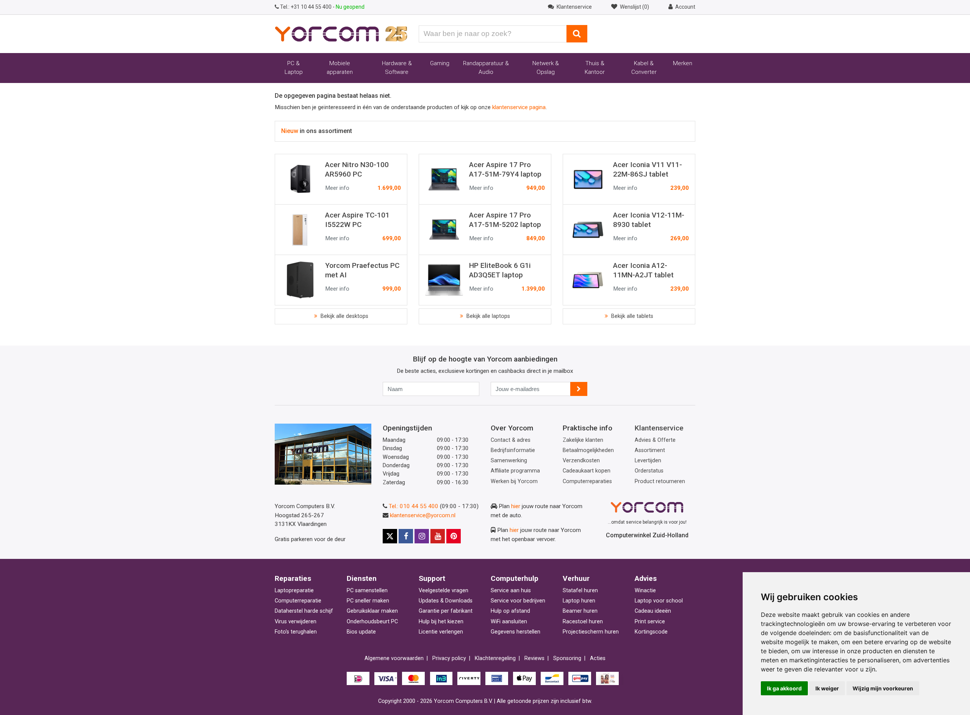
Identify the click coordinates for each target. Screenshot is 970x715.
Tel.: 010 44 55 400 (413, 506)
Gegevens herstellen (515, 632)
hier (515, 506)
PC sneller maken (368, 601)
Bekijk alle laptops (487, 316)
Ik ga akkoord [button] (784, 688)
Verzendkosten (581, 460)
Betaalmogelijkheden (588, 450)
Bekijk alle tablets (631, 316)
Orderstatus (649, 471)
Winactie (645, 590)
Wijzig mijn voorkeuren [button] (883, 688)
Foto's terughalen (296, 632)
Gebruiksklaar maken (372, 611)
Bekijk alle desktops (343, 316)
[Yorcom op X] (390, 536)
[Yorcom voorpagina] (341, 33)
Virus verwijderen (295, 621)
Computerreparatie (298, 601)
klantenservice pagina (519, 107)
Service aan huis (511, 590)
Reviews (534, 658)
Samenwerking (509, 460)
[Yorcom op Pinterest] (453, 536)
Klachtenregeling (495, 658)
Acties (597, 658)
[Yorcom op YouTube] (437, 536)
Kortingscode (651, 632)
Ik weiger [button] (827, 688)
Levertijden (648, 460)
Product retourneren (660, 481)
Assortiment (650, 450)
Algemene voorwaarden (394, 658)
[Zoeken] (576, 33)
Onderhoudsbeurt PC (372, 621)
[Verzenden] (578, 389)
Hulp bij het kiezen (441, 621)
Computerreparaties (587, 481)
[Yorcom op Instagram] (422, 536)
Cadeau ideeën (653, 611)
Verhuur (576, 578)
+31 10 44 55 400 (306, 7)
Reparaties (293, 578)
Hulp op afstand (510, 611)
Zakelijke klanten (583, 440)
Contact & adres (510, 440)
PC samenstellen (367, 590)
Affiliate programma (515, 471)
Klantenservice (659, 428)
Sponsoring (567, 658)
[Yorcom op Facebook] (406, 536)
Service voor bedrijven (518, 601)
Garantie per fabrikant (445, 611)
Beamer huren (580, 611)
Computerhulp (514, 578)
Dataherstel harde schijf (304, 611)
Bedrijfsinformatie (513, 450)
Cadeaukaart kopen (586, 471)
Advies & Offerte (655, 440)
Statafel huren (580, 590)
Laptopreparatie (294, 590)
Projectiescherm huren (591, 632)
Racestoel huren (583, 621)
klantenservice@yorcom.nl (422, 515)
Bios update (361, 632)
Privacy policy (449, 658)
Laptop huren (579, 601)
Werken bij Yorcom (514, 481)
